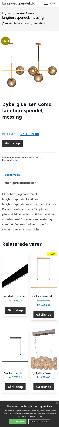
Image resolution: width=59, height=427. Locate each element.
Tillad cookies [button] (18, 422)
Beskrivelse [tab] (12, 175)
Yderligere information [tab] (20, 183)
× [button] (57, 403)
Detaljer (39, 416)
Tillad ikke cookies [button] (39, 422)
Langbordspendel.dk (18, 3)
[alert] (29, 414)
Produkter (15, 160)
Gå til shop (12, 143)
